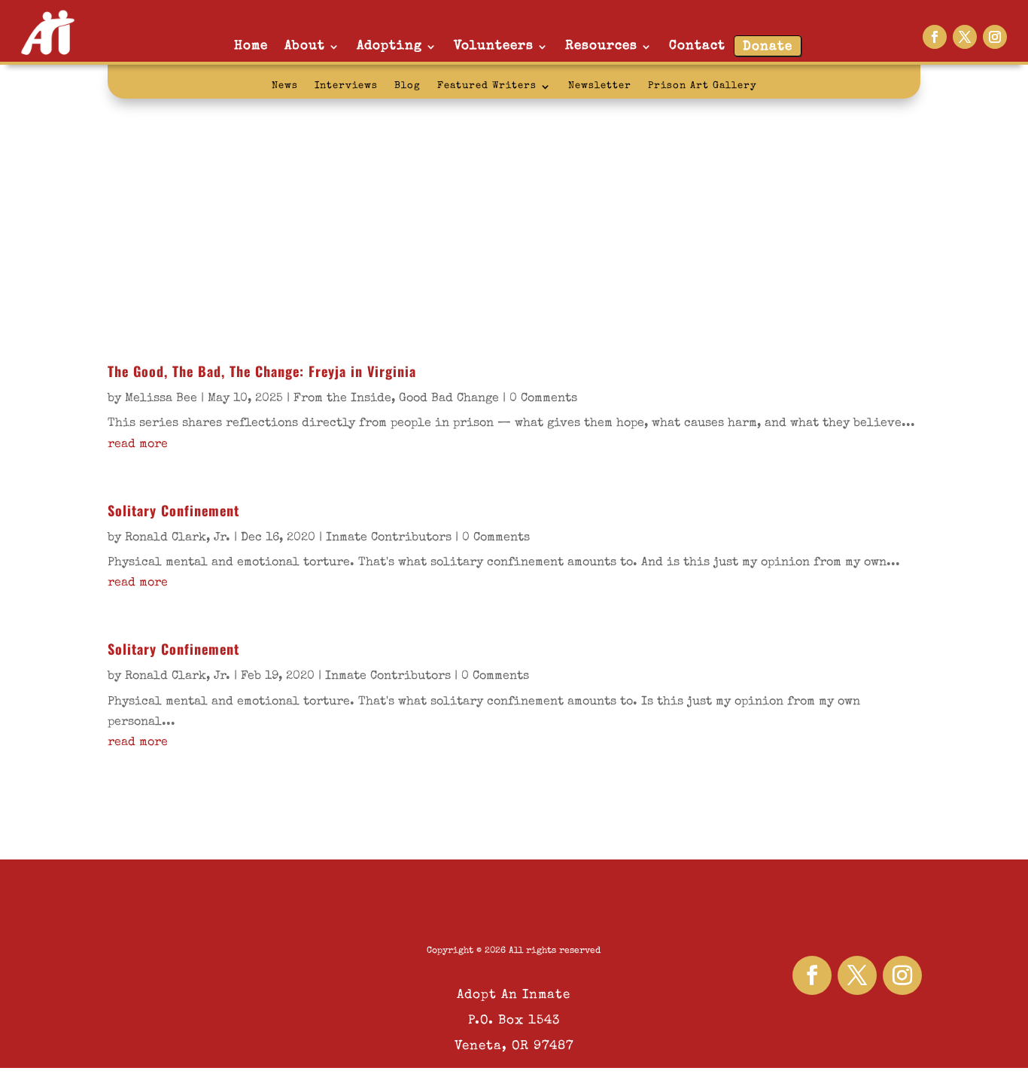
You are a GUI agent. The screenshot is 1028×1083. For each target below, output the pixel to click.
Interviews (346, 86)
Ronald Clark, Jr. (177, 538)
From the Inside (342, 399)
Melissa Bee (161, 399)
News (285, 86)
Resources (601, 46)
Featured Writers (487, 86)
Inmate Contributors (389, 538)
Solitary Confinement (173, 510)
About (304, 46)
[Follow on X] (965, 37)
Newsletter (599, 86)
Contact (697, 46)
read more (138, 445)
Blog (407, 86)
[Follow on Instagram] (995, 37)
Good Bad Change (449, 399)
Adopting (389, 46)
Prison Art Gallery (702, 86)
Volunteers (494, 46)
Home (251, 46)
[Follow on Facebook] (935, 37)
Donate (767, 47)
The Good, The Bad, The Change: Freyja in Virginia (262, 371)
